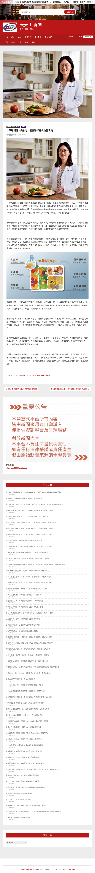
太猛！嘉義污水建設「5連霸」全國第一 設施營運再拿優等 (27, 655)
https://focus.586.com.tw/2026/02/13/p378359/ (33, 375)
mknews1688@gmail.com (16, 468)
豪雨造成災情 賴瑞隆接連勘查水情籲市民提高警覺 (24, 498)
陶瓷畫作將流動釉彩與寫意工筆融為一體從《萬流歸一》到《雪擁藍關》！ (32, 769)
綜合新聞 (38, 37)
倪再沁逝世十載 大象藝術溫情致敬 (18, 799)
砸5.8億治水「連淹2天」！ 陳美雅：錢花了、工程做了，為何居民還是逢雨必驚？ (35, 504)
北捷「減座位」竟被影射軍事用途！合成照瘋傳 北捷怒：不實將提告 (31, 522)
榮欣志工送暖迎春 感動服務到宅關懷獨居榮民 (22, 389)
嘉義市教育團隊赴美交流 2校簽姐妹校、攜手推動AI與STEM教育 (29, 613)
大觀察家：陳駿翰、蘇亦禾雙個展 (18, 817)
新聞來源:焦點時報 (13, 127)
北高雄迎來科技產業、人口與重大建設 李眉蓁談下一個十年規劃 (29, 534)
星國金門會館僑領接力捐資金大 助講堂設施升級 (23, 727)
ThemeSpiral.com (68, 869)
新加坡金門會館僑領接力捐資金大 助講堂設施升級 (24, 751)
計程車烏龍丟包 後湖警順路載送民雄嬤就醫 (22, 631)
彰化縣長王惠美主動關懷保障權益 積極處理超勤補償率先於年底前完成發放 (33, 811)
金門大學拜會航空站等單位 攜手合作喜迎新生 (22, 781)
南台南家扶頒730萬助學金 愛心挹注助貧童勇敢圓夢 (24, 745)
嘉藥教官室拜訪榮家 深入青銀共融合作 (20, 793)
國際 (26, 42)
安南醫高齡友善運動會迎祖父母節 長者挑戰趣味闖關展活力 (27, 733)
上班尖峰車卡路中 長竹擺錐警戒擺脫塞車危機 (23, 619)
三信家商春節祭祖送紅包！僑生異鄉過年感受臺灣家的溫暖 (69, 389)
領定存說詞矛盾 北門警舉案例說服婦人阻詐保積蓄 (24, 601)
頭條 (23, 127)
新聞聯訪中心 (11, 135)
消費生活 (28, 37)
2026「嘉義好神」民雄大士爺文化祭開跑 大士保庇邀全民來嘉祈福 (30, 528)
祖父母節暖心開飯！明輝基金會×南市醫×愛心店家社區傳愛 (27, 721)
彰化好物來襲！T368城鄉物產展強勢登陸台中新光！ (25, 540)
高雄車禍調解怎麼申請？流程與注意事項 (20, 679)
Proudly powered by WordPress (31, 869)
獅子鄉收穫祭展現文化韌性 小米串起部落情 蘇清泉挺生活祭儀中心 (30, 510)
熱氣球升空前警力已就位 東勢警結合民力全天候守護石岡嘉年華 (29, 643)
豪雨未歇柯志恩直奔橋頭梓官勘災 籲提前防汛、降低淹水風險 (28, 577)
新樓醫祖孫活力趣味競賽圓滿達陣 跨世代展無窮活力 (25, 763)
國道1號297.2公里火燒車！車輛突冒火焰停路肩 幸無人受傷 (28, 673)
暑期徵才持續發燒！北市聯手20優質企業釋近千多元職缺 (26, 589)
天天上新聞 (31, 25)
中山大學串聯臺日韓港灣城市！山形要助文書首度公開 (25, 691)
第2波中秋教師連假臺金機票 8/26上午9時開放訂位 (24, 715)
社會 (6, 37)
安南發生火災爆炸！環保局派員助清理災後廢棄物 (24, 739)
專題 (19, 37)
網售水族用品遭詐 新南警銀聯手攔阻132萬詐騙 (23, 595)
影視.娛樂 (48, 37)
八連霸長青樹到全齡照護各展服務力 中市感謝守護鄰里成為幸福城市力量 (32, 667)
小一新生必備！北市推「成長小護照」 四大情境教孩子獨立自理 (29, 583)
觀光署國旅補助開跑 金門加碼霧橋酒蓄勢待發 (22, 775)
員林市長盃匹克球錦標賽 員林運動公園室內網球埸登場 (26, 805)
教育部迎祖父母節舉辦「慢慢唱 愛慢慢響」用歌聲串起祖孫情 (28, 649)
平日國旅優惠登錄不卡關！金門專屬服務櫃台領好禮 (24, 685)
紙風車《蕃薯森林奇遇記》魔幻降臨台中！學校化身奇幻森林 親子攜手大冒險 (34, 492)
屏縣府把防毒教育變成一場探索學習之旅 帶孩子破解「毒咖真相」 (29, 697)
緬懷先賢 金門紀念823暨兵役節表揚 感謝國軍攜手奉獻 (25, 787)
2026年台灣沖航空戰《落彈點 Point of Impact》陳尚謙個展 (27, 571)
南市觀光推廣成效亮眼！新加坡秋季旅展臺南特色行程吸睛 (27, 516)
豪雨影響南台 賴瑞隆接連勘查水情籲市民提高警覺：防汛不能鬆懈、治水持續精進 (35, 565)
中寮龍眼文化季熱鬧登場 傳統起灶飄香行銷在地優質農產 (27, 552)
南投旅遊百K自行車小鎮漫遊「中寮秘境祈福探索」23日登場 (27, 559)
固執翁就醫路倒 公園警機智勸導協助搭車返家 (23, 625)
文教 (19, 42)
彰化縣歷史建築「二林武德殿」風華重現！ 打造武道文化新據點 (29, 546)
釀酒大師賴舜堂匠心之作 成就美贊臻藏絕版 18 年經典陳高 (27, 709)
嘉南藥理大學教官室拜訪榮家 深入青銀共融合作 (23, 757)
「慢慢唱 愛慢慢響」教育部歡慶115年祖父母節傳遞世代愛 (27, 661)
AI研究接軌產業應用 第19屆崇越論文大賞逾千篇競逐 (25, 703)
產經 (13, 42)
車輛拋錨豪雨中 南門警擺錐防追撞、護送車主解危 (24, 607)
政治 (6, 42)
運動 (33, 42)
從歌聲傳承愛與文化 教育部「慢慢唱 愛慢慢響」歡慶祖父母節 (29, 637)
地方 (13, 37)
